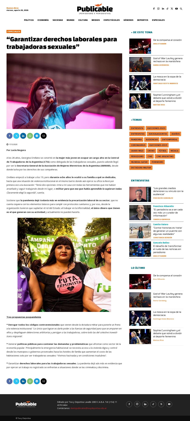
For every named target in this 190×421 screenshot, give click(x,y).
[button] (181, 9)
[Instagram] (158, 9)
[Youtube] (176, 9)
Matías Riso (159, 104)
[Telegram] (37, 136)
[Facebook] (154, 9)
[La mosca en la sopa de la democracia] (140, 82)
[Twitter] (172, 9)
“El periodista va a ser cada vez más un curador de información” (168, 213)
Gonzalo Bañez (161, 242)
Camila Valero (160, 224)
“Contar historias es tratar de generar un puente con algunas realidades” (167, 231)
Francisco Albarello (163, 206)
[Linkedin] (163, 9)
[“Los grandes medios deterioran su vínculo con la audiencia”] (140, 194)
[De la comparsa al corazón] (140, 46)
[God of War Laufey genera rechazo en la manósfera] (140, 64)
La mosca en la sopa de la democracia (167, 78)
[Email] (44, 136)
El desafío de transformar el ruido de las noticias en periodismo (167, 249)
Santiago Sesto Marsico (165, 83)
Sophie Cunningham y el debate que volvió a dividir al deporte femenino (167, 98)
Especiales (13, 31)
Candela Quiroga (161, 219)
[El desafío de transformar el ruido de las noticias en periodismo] (140, 249)
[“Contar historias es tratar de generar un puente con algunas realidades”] (140, 230)
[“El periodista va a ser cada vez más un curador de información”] (140, 212)
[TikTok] (167, 9)
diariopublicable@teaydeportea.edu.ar (89, 408)
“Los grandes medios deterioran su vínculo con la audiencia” (168, 191)
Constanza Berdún (162, 237)
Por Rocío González (163, 198)
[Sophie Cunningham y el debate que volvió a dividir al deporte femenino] (140, 101)
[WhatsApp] (30, 136)
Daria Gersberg (161, 65)
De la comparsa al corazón (167, 40)
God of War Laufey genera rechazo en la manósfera (167, 59)
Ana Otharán (159, 43)
